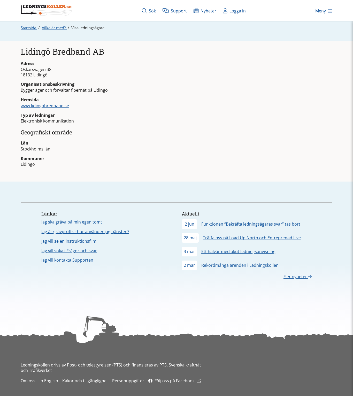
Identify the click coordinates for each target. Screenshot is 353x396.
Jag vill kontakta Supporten (67, 260)
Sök (152, 11)
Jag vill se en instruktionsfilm (68, 241)
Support (178, 11)
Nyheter (207, 11)
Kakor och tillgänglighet (85, 381)
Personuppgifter (128, 381)
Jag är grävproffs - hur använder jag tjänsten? (85, 231)
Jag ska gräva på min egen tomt (71, 222)
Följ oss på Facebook (175, 381)
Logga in (237, 11)
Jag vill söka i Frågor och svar (69, 251)
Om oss (28, 381)
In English (49, 381)
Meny (320, 11)
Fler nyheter (295, 276)
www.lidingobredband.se (45, 106)
